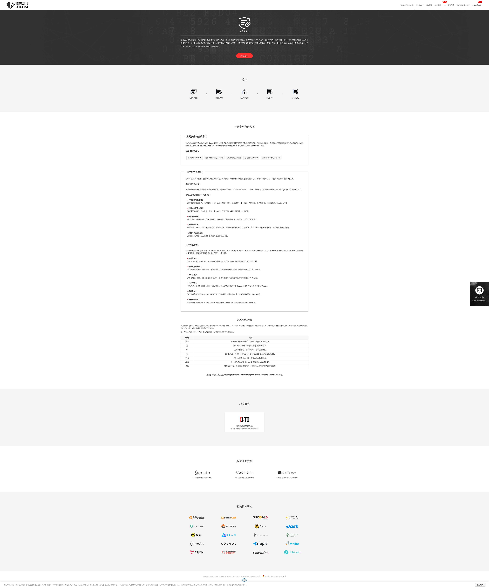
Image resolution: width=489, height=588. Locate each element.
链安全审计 (419, 5)
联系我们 (244, 55)
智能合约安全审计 (407, 5)
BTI (444, 5)
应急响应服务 (476, 5)
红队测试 (429, 5)
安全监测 (437, 5)
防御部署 (451, 5)
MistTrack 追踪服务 (463, 5)
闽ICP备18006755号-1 (254, 576)
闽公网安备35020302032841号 (275, 576)
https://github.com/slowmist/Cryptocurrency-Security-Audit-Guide (251, 374)
